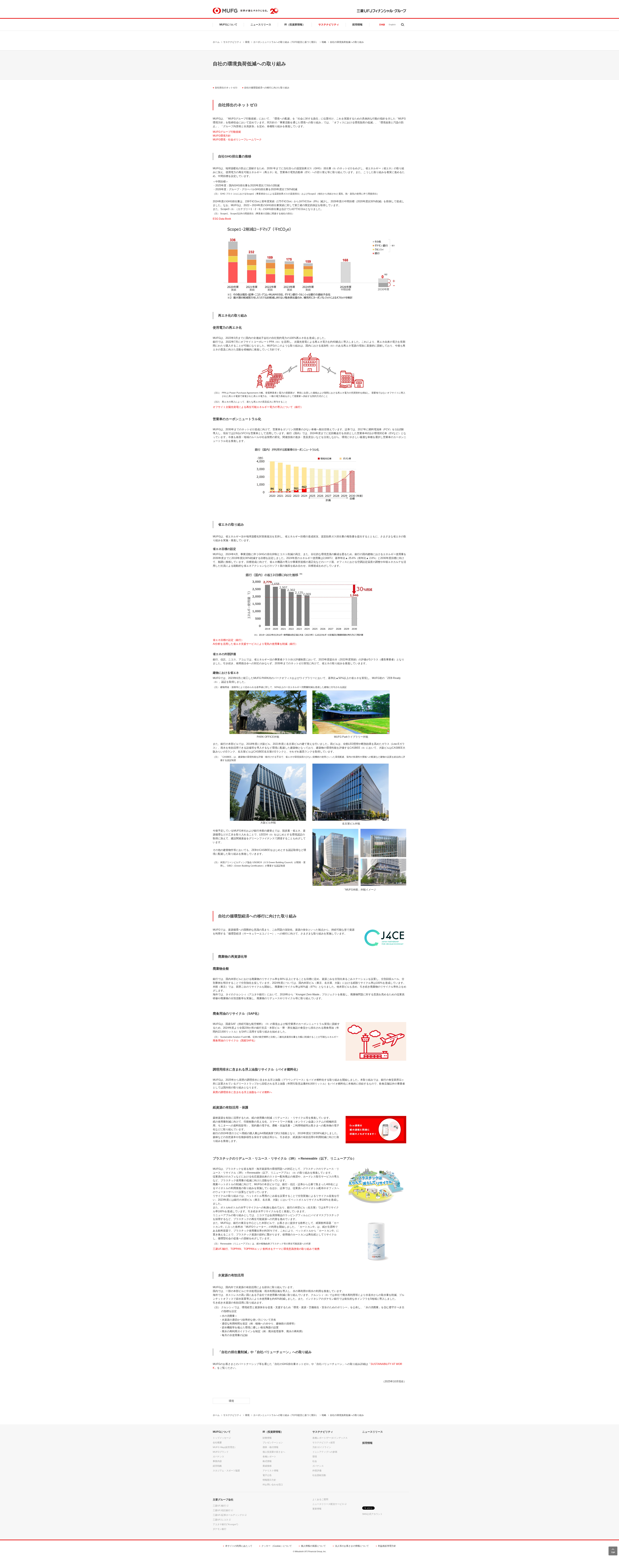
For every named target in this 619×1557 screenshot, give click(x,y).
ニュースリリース (261, 24)
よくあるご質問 (320, 1499)
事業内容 (217, 1461)
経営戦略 (217, 1466)
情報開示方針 (269, 1480)
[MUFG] (225, 11)
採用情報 (357, 24)
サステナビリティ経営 (323, 1442)
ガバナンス (218, 1456)
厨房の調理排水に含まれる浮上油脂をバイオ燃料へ (242, 1092)
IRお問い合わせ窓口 (273, 1484)
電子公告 (267, 1475)
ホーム (216, 42)
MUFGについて (228, 24)
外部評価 (316, 1470)
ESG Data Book (222, 218)
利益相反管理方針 (387, 1546)
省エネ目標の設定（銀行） (228, 640)
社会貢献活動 (319, 1475)
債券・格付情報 (270, 1447)
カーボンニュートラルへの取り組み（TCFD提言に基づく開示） (285, 42)
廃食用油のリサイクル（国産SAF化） (235, 1040)
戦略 (324, 42)
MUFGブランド (221, 1452)
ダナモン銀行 (219, 1529)
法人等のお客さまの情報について (352, 1546)
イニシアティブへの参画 (324, 1452)
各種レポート (269, 1456)
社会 (314, 1461)
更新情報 (316, 1508)
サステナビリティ (328, 24)
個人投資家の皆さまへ (274, 1452)
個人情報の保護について (313, 1546)
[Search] (402, 25)
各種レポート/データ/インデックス (330, 1438)
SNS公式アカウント (372, 1514)
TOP (613, 1552)
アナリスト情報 (270, 1470)
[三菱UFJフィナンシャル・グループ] (381, 10)
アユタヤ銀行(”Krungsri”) (225, 1524)
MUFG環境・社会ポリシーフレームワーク (237, 139)
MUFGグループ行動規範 (227, 131)
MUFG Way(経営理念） (225, 1447)
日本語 (382, 25)
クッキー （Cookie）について (276, 1546)
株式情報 (267, 1461)
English (392, 25)
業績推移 (267, 1466)
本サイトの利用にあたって (238, 1546)
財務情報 (267, 1438)
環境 (247, 42)
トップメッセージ (222, 1438)
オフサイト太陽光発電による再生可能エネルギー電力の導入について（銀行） (258, 407)
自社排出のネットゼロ (226, 87)
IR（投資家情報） (294, 24)
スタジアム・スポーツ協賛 (226, 1470)
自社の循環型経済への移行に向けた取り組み (266, 87)
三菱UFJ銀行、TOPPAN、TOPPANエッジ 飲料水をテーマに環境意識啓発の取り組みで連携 (266, 1249)
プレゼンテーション (273, 1442)
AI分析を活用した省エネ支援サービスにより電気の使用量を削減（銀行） (255, 644)
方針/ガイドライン (321, 1447)
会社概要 (217, 1442)
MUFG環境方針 (222, 135)
